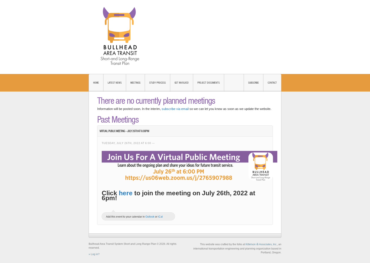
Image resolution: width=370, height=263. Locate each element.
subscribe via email (175, 109)
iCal (160, 216)
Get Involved (182, 82)
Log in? (95, 254)
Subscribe (253, 82)
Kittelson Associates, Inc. (261, 244)
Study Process (157, 82)
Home (96, 82)
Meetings (135, 82)
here (126, 193)
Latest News (115, 82)
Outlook (149, 216)
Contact (272, 82)
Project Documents (208, 82)
